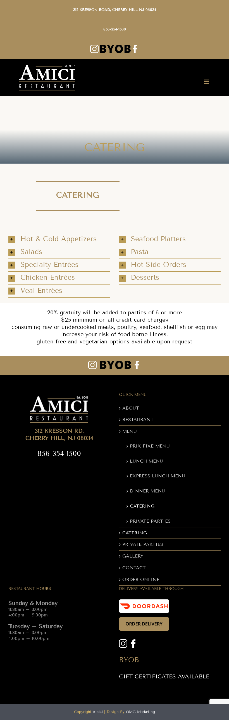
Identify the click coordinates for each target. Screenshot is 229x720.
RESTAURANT (138, 419)
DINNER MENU (147, 491)
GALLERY (132, 556)
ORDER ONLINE (140, 579)
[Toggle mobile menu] (207, 82)
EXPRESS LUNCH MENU (157, 476)
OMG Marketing (140, 712)
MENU (129, 431)
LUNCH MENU (146, 461)
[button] (59, 239)
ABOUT (130, 408)
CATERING (142, 506)
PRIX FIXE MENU (150, 446)
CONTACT (134, 567)
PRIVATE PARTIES (150, 521)
